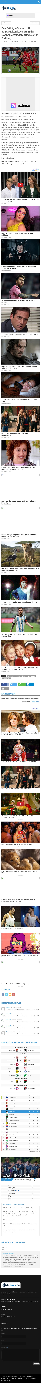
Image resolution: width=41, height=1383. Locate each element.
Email (3, 1340)
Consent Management (30, 1378)
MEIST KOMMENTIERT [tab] (19, 1204)
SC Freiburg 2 (6, 678)
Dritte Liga (31, 676)
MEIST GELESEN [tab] (7, 1204)
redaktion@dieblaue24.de (8, 1316)
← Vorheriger (6, 23)
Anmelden (4, 1)
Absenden (36, 1363)
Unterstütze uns (6, 1380)
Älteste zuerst (35, 701)
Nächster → (35, 23)
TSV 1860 (10, 676)
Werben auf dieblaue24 (17, 1378)
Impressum (30, 1376)
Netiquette (22, 1376)
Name (3, 1333)
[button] (5, 684)
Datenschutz (5, 1378)
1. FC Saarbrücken (20, 676)
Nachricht (4, 1347)
